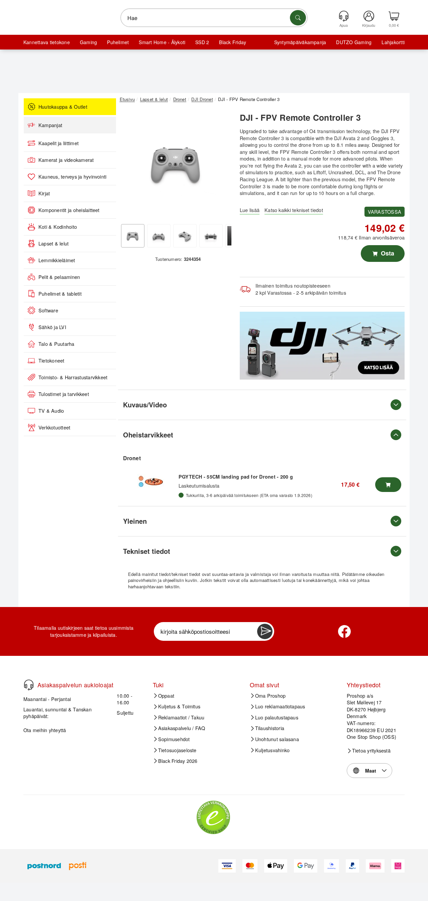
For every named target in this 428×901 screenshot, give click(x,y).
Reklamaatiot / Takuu (181, 717)
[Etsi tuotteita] (298, 17)
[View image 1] (132, 235)
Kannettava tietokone (46, 42)
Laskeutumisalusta (199, 485)
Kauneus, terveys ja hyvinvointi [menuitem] (72, 176)
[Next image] (221, 165)
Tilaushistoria (269, 728)
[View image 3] (185, 235)
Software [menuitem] (48, 310)
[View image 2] (159, 235)
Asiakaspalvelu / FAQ (181, 728)
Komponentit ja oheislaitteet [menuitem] (69, 210)
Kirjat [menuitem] (44, 193)
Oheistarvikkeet (148, 434)
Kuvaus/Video (145, 404)
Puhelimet (118, 42)
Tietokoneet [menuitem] (51, 360)
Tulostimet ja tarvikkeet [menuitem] (63, 394)
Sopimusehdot (174, 739)
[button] (175, 163)
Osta (386, 253)
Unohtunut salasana (277, 739)
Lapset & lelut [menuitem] (53, 243)
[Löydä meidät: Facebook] (344, 631)
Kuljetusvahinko (272, 750)
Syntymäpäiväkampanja (300, 42)
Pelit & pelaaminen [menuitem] (59, 277)
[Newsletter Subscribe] (265, 631)
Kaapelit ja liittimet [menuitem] (58, 143)
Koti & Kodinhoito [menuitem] (57, 226)
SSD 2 (202, 42)
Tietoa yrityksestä (371, 750)
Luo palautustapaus (276, 717)
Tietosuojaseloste (177, 750)
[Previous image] (129, 165)
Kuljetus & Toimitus (179, 706)
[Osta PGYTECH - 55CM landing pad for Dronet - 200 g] (388, 484)
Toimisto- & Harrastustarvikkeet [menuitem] (72, 377)
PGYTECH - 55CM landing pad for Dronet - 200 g (236, 476)
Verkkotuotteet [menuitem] (54, 427)
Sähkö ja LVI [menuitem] (52, 327)
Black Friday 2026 (178, 761)
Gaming (88, 42)
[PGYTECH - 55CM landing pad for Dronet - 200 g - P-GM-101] (150, 481)
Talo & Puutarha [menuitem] (56, 343)
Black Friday (232, 42)
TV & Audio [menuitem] (51, 410)
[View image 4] (211, 235)
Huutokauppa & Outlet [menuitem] (62, 106)
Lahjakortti (393, 42)
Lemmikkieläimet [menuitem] (56, 260)
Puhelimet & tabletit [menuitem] (60, 293)
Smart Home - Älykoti (162, 42)
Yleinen (135, 521)
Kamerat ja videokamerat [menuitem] (66, 160)
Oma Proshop (270, 695)
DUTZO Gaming (353, 42)
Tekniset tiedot (146, 551)
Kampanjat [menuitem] (50, 125)
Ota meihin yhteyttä (44, 729)
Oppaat (166, 695)
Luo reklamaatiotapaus (280, 706)
